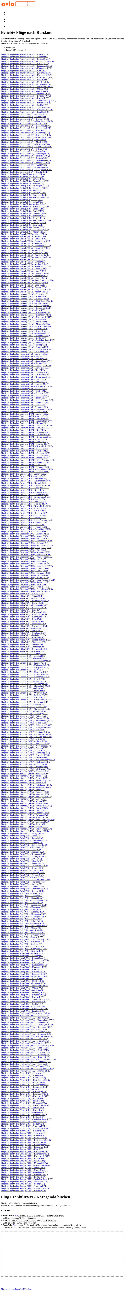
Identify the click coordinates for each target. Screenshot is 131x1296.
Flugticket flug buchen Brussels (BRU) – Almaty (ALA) (24, 234)
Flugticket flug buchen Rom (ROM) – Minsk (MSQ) (22, 981)
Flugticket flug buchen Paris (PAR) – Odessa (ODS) (22, 868)
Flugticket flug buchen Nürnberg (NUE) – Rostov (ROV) (24, 817)
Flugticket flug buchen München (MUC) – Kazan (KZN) (24, 723)
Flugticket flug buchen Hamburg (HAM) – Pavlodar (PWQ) (25, 335)
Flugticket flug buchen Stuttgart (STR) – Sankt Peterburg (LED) (27, 1179)
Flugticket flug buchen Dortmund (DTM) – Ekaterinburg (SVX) (27, 421)
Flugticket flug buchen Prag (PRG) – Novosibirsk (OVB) (24, 926)
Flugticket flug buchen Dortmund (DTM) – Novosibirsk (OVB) (27, 446)
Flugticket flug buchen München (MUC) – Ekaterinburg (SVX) (26, 720)
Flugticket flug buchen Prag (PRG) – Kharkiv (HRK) (22, 951)
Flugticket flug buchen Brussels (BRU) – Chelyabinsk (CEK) (26, 289)
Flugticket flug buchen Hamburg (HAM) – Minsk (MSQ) (24, 322)
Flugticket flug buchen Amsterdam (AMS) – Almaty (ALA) (25, 54)
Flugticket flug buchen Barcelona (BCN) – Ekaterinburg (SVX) (27, 121)
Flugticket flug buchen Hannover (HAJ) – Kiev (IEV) (23, 370)
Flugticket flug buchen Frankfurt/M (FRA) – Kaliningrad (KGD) (27, 1025)
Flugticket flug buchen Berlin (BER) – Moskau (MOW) (23, 204)
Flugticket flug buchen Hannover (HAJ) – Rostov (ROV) (24, 398)
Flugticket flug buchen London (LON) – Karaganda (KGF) (25, 667)
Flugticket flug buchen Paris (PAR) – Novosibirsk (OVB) (24, 866)
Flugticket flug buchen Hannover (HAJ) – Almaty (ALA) (24, 354)
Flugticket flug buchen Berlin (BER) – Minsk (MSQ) (22, 202)
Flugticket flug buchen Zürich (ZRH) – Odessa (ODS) (23, 1108)
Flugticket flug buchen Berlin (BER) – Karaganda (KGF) (24, 188)
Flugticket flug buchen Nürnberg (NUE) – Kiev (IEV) (23, 790)
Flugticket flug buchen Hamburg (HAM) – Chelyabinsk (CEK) (26, 349)
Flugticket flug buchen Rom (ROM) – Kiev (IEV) (21, 969)
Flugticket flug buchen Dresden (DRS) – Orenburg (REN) (24, 513)
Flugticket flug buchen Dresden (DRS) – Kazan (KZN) (23, 483)
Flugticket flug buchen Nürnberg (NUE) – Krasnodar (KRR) (25, 794)
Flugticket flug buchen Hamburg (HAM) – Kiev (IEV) (23, 310)
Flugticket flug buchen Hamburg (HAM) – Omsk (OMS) (24, 331)
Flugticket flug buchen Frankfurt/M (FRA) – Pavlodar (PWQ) (26, 1055)
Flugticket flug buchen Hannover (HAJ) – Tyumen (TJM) (24, 407)
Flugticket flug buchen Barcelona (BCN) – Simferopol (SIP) (25, 163)
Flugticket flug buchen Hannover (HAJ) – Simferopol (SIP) (25, 402)
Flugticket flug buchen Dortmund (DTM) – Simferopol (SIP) (25, 462)
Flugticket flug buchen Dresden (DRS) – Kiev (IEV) (22, 490)
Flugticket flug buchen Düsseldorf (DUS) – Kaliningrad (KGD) (27, 545)
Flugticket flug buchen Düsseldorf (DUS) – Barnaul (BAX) (25, 538)
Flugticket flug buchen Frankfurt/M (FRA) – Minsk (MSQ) (25, 1041)
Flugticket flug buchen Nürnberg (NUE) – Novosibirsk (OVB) (26, 806)
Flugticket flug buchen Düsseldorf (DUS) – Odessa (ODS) (24, 568)
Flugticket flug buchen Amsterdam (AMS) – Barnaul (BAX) (25, 59)
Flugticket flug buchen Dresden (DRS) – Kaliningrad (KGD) (25, 485)
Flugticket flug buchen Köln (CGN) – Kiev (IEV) (21, 610)
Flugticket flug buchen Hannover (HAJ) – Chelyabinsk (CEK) (26, 409)
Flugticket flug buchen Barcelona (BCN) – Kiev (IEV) (23, 130)
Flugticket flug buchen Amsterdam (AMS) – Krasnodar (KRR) (26, 75)
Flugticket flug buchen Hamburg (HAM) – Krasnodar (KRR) (26, 315)
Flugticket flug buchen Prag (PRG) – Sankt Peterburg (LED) (25, 939)
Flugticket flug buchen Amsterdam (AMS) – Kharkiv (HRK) (25, 112)
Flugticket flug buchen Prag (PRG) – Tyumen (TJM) (22, 946)
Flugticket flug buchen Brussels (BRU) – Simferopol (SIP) (24, 282)
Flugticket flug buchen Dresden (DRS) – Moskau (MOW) (24, 504)
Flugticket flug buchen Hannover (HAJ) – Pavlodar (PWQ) (25, 395)
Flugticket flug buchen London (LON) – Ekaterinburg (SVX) (26, 660)
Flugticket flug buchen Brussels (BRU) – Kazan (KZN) (23, 243)
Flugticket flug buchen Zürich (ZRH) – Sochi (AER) (22, 1124)
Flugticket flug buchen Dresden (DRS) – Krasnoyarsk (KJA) (25, 497)
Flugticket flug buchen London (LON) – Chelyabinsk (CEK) (25, 709)
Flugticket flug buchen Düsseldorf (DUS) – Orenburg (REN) (25, 573)
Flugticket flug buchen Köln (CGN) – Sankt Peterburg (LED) (26, 640)
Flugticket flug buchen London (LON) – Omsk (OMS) (23, 690)
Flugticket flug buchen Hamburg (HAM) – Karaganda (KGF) (26, 308)
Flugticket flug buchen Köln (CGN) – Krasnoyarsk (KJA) (24, 617)
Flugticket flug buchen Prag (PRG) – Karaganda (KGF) (23, 907)
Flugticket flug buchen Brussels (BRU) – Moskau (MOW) (24, 264)
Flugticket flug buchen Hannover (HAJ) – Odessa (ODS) (24, 388)
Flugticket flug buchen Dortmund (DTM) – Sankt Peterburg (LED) (28, 460)
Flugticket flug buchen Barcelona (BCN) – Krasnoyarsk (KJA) (26, 137)
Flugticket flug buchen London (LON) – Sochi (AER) (23, 704)
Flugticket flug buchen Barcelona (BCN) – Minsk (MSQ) (24, 142)
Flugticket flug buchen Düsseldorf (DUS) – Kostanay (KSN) (25, 552)
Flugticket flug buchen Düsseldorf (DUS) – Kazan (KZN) (24, 543)
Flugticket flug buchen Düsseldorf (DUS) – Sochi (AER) (24, 584)
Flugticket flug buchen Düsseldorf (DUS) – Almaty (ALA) (25, 534)
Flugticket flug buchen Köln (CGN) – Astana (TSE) (22, 596)
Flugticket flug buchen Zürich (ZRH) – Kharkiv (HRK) (23, 1131)
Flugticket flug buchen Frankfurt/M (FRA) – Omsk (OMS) (25, 1050)
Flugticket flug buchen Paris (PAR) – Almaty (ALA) (22, 833)
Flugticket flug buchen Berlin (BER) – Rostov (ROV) (23, 218)
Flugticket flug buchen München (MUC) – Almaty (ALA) (24, 713)
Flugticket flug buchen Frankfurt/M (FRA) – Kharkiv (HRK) (25, 1071)
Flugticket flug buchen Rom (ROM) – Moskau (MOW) (23, 983)
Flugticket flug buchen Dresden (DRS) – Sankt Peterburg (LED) (27, 520)
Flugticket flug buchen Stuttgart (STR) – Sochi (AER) (23, 1184)
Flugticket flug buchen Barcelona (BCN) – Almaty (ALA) (24, 114)
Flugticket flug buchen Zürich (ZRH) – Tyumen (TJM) (23, 1126)
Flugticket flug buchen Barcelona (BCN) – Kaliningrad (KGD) (26, 126)
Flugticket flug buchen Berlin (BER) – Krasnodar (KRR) (24, 195)
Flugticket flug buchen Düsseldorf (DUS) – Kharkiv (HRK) (25, 591)
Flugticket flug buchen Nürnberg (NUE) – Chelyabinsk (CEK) (26, 829)
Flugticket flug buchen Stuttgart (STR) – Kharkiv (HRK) (24, 1191)
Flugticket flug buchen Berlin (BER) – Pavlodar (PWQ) (23, 216)
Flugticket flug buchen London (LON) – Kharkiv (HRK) (24, 711)
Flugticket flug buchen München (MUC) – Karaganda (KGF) (26, 727)
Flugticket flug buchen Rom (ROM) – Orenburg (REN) (23, 992)
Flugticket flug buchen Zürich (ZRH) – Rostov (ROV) (23, 1117)
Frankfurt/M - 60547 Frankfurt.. (31, 1215)
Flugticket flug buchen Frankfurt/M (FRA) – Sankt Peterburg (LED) (28, 1059)
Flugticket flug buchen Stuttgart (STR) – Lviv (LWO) (22, 1158)
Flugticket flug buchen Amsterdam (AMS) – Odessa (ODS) (25, 89)
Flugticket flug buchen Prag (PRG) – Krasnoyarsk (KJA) (24, 916)
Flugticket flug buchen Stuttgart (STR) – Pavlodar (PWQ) (24, 1174)
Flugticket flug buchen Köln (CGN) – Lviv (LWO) (21, 619)
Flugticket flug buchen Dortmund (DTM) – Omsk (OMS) (24, 451)
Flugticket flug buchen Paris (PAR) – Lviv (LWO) (21, 859)
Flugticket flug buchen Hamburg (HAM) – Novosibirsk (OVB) (26, 326)
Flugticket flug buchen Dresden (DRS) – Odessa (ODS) (23, 508)
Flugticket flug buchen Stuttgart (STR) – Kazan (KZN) (23, 1142)
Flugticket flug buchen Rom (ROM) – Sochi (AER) (22, 1004)
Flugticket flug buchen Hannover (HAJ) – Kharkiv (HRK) (24, 412)
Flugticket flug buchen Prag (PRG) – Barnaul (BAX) (22, 898)
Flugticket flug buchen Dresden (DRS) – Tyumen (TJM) (24, 527)
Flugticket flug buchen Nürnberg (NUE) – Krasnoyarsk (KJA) (26, 796)
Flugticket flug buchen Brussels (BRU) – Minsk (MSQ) (23, 262)
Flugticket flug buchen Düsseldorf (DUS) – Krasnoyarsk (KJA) (26, 557)
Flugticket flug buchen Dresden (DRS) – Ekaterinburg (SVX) (26, 481)
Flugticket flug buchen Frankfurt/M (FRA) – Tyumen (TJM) (25, 1066)
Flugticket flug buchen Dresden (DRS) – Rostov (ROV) (23, 518)
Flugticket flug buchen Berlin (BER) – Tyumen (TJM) (23, 227)
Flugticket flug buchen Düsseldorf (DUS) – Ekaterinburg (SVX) (27, 541)
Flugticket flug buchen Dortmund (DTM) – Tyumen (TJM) (25, 467)
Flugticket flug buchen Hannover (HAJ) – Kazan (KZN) (24, 363)
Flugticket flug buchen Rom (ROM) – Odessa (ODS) (22, 988)
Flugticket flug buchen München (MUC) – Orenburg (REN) (25, 753)
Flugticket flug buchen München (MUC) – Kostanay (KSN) (25, 732)
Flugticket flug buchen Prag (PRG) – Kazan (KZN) (22, 902)
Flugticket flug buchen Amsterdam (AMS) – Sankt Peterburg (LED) (28, 100)
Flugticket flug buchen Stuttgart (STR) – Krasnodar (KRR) (25, 1154)
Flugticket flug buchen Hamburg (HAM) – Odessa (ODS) (24, 329)
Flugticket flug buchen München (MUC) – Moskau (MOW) (25, 743)
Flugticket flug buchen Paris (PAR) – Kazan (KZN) (22, 843)
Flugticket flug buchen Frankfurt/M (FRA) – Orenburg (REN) (26, 1052)
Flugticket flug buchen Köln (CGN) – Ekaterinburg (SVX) (25, 601)
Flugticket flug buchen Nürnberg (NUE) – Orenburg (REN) (25, 813)
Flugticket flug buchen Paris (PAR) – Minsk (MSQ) (22, 861)
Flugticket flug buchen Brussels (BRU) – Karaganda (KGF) (25, 248)
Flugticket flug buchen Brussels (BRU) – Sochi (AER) (23, 285)
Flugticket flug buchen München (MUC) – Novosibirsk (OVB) (26, 746)
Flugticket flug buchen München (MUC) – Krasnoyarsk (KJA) (26, 737)
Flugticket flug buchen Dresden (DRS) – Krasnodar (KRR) (25, 495)
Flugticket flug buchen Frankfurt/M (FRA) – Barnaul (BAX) (25, 1018)
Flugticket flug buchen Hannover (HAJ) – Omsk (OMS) (24, 391)
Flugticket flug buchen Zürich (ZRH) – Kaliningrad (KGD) (25, 1085)
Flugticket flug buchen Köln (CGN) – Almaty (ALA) (22, 594)
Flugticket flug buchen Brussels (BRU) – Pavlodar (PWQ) (24, 276)
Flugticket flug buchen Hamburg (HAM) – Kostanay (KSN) (25, 312)
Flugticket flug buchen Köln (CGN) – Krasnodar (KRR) (24, 614)
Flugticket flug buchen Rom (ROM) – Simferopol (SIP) (23, 1002)
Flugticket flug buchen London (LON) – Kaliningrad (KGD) (25, 665)
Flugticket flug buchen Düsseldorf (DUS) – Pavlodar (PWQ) (25, 575)
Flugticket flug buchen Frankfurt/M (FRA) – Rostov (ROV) (25, 1057)
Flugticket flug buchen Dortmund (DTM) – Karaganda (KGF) (26, 428)
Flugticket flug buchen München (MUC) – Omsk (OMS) (24, 750)
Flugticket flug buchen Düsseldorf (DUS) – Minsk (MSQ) (24, 561)
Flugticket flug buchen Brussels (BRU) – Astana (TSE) (23, 236)
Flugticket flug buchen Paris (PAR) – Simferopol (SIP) (23, 882)
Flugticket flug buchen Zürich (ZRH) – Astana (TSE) (22, 1075)
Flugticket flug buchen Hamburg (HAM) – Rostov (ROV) (24, 338)
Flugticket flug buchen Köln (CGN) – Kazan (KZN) (22, 603)
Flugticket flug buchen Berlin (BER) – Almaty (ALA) (23, 174)
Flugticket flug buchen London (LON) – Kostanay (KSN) (24, 672)
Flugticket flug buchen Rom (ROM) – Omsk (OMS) (22, 990)
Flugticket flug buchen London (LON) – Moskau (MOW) (24, 684)
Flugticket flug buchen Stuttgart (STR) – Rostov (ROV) (23, 1177)
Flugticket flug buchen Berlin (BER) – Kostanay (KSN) (23, 193)
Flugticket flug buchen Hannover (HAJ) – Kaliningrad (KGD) (26, 365)
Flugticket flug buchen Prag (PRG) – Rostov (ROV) (22, 937)
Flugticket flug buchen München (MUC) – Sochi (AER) (24, 764)
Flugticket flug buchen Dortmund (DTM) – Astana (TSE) (24, 416)
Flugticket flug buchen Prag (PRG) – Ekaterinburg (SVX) (24, 900)
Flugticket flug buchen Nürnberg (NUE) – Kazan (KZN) (24, 783)
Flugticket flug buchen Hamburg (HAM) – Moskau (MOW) (25, 324)
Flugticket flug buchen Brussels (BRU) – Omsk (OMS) (23, 271)
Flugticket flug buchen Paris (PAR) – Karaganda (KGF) (23, 847)
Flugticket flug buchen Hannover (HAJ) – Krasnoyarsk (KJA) (26, 377)
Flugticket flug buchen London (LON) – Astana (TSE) (23, 656)
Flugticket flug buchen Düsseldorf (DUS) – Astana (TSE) (24, 536)
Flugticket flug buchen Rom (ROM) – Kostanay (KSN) (23, 972)
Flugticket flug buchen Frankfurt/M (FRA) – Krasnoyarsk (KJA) (27, 1036)
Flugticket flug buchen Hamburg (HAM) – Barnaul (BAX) (25, 299)
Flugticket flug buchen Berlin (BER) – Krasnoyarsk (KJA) (24, 197)
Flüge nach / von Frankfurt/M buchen (16, 1289)
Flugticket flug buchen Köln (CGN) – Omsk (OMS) (22, 630)
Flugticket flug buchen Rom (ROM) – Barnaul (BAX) (23, 958)
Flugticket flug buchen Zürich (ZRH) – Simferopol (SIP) (24, 1121)
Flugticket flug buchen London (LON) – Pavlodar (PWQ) (24, 695)
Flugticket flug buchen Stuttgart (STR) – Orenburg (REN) (24, 1172)
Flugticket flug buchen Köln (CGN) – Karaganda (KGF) (24, 607)
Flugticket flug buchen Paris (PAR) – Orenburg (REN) (23, 873)
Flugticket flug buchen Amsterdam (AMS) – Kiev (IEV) (23, 70)
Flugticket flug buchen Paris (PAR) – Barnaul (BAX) (22, 838)
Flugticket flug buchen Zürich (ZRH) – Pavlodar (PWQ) (24, 1115)
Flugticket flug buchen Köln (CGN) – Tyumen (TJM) (22, 647)
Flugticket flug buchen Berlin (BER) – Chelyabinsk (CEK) (25, 229)
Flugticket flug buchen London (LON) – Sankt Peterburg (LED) (27, 700)
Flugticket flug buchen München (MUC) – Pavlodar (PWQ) (25, 755)
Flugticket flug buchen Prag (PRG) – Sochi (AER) (21, 944)
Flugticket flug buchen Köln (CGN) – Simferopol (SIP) (23, 642)
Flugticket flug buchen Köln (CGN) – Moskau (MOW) (23, 624)
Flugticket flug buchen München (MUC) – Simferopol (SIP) (25, 762)
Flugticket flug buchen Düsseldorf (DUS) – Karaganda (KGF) (26, 548)
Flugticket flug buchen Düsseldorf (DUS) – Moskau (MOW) (25, 564)
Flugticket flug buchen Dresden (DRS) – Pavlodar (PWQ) (24, 515)
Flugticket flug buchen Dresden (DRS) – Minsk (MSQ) (23, 501)
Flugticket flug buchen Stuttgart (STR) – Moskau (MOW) (24, 1163)
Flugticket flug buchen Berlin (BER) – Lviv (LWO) (22, 199)
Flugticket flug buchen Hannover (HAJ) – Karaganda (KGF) (25, 368)
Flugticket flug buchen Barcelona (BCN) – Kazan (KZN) (24, 123)
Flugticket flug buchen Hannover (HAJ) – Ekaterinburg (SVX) (26, 361)
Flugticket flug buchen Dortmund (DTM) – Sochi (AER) (24, 465)
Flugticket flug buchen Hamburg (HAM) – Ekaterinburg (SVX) (27, 301)
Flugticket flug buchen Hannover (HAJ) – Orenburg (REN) (25, 393)
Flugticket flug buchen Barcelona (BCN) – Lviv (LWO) (23, 140)
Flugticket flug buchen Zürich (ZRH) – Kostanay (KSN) (24, 1091)
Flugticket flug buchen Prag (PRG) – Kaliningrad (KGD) (24, 905)
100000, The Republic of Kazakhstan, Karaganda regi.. (39, 1225)
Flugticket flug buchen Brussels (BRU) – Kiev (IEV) (22, 250)
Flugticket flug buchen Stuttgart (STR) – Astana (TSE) (23, 1135)
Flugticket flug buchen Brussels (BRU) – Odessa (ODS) (24, 269)
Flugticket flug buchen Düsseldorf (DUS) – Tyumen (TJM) (25, 587)
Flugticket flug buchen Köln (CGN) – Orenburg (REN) (23, 633)
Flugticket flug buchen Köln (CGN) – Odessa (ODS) (22, 628)
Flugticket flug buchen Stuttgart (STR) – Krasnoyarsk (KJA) (25, 1156)
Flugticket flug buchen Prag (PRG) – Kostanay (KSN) (23, 912)
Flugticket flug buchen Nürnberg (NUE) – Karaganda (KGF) (26, 787)
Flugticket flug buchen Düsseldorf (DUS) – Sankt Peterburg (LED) (28, 580)
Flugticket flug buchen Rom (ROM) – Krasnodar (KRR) (24, 974)
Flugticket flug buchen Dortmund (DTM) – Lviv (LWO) (24, 439)
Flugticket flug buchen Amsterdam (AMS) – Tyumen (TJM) (25, 107)
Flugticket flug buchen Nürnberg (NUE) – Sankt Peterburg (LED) (27, 819)
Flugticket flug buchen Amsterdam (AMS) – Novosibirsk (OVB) (27, 87)
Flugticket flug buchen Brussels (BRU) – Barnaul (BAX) (24, 239)
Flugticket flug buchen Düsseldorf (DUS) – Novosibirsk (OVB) (27, 566)
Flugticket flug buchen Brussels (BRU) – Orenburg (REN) (24, 273)
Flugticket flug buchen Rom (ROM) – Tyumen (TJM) (23, 1006)
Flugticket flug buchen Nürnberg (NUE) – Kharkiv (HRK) (25, 831)
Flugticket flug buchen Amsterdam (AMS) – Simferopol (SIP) (26, 103)
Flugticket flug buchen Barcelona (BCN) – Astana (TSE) (24, 117)
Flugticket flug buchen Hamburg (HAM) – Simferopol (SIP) (25, 342)
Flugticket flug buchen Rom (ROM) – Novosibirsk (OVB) (24, 985)
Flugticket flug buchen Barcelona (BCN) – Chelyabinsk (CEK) (26, 170)
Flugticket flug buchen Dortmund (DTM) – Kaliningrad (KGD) (26, 425)
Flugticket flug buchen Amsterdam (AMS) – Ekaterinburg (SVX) (27, 61)
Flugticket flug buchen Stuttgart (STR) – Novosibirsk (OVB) (25, 1165)
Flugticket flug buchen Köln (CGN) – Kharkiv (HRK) (23, 651)
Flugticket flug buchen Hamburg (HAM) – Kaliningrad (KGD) (26, 306)
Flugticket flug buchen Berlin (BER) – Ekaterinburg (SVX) (25, 181)
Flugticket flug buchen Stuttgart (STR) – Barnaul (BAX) (24, 1138)
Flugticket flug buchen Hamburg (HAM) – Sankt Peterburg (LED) (28, 340)
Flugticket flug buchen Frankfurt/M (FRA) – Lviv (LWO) (24, 1038)
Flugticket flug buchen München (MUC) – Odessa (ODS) (24, 748)
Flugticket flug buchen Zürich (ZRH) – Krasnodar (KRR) (24, 1094)
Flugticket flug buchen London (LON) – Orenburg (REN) (24, 693)
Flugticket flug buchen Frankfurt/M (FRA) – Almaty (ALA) (25, 1013)
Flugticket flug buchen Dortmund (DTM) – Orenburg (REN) (25, 453)
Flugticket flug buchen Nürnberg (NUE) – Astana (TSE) (24, 776)
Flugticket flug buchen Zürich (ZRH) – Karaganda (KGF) (24, 1087)
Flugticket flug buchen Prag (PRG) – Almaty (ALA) (22, 893)
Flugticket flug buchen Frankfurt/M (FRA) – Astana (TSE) (24, 1015)
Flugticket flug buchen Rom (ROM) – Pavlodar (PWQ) (23, 995)
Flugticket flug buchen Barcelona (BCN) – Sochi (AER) (24, 165)
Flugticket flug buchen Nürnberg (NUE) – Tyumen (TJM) (24, 826)
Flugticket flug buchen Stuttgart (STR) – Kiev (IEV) (22, 1149)
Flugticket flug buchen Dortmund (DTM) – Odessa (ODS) (24, 448)
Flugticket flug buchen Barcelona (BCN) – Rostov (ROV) (24, 158)
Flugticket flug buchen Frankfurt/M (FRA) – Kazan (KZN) (25, 1022)
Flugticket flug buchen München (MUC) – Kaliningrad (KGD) (26, 725)
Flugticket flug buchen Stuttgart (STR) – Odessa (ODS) (23, 1168)
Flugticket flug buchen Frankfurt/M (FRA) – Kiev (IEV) (24, 1029)
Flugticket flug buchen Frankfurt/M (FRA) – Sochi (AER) (24, 1064)
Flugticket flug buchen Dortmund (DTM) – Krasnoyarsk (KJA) (26, 437)
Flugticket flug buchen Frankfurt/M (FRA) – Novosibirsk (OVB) (27, 1045)
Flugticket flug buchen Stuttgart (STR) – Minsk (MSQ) (23, 1161)
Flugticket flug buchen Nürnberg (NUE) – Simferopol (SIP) (25, 822)
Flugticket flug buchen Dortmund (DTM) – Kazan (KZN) (24, 423)
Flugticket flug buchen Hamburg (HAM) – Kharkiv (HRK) (25, 352)
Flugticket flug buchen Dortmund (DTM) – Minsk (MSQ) (24, 441)
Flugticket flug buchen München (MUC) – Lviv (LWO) (23, 739)
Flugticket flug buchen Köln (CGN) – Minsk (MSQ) (22, 621)
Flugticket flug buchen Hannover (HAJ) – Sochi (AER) (23, 405)
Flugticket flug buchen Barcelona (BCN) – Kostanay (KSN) (25, 133)
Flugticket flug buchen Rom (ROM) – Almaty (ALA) (22, 953)
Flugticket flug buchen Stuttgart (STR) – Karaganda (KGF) (25, 1147)
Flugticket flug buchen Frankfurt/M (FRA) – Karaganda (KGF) (26, 1027)
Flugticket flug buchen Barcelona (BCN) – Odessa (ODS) (24, 149)
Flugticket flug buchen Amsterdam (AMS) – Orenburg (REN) (26, 93)
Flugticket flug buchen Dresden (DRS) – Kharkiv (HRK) (24, 531)
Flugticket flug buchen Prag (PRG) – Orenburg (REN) (23, 932)
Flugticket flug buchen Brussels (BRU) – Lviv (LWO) (23, 259)
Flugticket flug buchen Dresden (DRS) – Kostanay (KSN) (24, 492)
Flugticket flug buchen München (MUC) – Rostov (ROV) (24, 757)
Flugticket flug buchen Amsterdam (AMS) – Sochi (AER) (24, 105)
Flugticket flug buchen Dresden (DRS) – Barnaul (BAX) (24, 478)
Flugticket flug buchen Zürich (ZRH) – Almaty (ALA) (23, 1073)
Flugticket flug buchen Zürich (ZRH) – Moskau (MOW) (24, 1103)
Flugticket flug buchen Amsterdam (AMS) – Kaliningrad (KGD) (27, 66)
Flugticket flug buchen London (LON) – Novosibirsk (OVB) (25, 686)
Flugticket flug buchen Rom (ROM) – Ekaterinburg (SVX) (25, 960)
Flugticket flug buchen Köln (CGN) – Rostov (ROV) (22, 637)
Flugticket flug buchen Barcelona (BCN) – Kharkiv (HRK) (25, 172)
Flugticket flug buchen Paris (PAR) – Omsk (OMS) (22, 870)
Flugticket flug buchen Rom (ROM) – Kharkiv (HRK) (23, 1011)
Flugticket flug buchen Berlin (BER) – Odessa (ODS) (23, 209)
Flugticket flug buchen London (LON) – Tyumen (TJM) (24, 707)
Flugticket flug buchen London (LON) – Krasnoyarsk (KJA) (25, 677)
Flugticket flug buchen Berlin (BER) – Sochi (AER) (22, 225)
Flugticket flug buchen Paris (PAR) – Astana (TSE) (21, 836)
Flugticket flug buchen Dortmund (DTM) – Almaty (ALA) (24, 414)
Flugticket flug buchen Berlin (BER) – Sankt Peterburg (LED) (26, 220)
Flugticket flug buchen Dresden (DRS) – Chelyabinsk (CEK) (26, 529)
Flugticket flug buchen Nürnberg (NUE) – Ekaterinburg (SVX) (26, 780)
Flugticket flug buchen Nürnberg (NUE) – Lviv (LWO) (23, 799)
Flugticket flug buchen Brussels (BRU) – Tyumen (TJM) (24, 287)
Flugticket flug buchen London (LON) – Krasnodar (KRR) (25, 674)
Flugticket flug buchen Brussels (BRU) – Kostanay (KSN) (24, 252)
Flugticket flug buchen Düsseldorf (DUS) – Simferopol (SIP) (25, 582)
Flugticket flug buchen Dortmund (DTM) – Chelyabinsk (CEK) (27, 469)
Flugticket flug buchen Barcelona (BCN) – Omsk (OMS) (24, 151)
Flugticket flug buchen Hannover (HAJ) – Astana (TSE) (23, 356)
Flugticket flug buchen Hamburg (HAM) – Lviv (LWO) (23, 319)
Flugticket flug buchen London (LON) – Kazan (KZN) (23, 663)
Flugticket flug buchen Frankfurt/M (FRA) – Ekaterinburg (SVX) (27, 1020)
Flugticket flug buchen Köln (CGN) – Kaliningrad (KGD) (24, 605)
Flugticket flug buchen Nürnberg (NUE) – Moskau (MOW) (25, 803)
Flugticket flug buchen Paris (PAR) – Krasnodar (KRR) (23, 854)
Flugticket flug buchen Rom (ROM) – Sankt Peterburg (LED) (26, 999)
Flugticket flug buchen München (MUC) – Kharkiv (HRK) (25, 771)
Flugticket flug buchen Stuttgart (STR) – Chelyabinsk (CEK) (25, 1188)
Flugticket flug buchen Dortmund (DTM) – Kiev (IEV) (23, 430)
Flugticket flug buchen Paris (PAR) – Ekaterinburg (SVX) (24, 840)
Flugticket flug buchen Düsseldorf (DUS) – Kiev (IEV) (23, 550)
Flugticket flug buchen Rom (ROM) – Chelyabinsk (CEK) (24, 1009)
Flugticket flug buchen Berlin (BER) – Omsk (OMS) (22, 211)
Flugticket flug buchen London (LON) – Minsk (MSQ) (23, 681)
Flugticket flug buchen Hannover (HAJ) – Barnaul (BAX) (24, 359)
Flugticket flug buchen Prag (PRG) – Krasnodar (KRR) (23, 914)
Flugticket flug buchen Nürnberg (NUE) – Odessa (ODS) (24, 808)
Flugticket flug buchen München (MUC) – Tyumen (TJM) (24, 766)
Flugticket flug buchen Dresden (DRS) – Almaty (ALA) (23, 474)
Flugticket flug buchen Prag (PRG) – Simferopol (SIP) (23, 942)
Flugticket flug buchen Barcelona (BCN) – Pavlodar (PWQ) (25, 156)
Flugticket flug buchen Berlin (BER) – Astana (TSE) (22, 176)
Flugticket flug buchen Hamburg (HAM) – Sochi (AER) (24, 345)
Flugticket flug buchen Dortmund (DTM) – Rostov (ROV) (24, 458)
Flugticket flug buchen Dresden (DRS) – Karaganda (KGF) (25, 488)
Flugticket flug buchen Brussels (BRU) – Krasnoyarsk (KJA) (26, 257)
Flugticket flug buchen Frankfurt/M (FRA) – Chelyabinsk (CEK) (27, 1068)
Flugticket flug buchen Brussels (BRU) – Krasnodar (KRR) (25, 255)
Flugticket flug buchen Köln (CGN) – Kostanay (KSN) (23, 612)
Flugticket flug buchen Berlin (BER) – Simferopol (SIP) (23, 223)
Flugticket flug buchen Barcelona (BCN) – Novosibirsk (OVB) (26, 146)
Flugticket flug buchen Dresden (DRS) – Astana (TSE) (23, 476)
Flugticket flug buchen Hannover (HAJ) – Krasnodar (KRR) (25, 375)
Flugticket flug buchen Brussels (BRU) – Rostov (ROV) (24, 278)
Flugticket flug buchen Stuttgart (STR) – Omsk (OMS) (23, 1170)
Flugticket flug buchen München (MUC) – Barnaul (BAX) (25, 718)
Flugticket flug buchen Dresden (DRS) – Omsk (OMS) (23, 511)
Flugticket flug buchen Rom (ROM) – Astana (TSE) (22, 955)
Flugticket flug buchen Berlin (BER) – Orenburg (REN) (23, 213)
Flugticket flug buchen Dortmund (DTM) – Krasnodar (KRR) (26, 435)
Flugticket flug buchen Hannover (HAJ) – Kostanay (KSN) (25, 372)
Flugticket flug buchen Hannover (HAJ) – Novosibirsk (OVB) (26, 386)
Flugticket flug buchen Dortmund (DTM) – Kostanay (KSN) (25, 432)
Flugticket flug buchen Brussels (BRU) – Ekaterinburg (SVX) (26, 241)
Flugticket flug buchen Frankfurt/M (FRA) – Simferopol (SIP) (26, 1062)
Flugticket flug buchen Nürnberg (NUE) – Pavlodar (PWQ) (25, 815)
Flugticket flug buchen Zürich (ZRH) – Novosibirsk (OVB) (25, 1105)
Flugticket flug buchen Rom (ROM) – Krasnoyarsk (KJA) (24, 976)
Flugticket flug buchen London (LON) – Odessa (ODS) (23, 688)
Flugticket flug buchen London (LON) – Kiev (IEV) (22, 670)
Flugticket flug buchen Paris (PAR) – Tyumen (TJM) (22, 886)
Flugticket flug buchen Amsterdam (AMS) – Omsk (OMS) (24, 91)
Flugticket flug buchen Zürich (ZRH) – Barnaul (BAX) (23, 1078)
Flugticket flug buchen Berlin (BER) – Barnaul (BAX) (23, 179)
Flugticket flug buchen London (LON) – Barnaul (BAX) (24, 658)
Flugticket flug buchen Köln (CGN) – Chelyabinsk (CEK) (24, 649)
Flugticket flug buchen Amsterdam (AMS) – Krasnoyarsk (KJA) (27, 77)
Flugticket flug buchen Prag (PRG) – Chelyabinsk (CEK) (24, 949)
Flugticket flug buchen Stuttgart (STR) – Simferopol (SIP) (24, 1181)
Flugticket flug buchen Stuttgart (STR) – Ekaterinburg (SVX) (26, 1140)
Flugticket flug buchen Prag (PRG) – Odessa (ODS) (22, 928)
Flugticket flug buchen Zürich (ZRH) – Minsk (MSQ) (23, 1101)
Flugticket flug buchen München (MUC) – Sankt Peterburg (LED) (28, 760)
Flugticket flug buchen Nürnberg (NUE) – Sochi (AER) (23, 824)
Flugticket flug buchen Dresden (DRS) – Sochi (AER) (23, 524)
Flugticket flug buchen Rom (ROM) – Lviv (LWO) (21, 979)
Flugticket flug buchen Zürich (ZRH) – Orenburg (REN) (24, 1112)
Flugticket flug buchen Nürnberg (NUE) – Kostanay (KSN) (25, 792)
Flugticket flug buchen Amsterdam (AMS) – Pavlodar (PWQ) (26, 96)
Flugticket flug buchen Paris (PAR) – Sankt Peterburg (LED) (25, 879)
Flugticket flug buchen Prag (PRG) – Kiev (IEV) (21, 909)
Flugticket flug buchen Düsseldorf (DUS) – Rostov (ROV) (25, 577)
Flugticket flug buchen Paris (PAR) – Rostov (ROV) (22, 877)
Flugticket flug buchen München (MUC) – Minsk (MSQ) (24, 741)
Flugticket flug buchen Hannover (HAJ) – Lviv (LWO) (23, 379)
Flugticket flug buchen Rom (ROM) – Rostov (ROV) (22, 997)
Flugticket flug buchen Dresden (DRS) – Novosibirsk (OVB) (26, 506)
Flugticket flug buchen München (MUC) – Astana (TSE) (24, 716)
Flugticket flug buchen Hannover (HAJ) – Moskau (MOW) (25, 384)
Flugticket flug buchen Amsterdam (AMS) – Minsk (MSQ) (25, 82)
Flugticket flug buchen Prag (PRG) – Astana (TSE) (21, 896)
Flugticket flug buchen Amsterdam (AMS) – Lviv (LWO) (24, 80)
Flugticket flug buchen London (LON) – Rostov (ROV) (23, 697)
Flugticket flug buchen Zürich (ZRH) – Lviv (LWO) (22, 1098)
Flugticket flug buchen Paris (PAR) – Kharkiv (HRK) (22, 891)
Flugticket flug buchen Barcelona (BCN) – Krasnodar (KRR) (26, 135)
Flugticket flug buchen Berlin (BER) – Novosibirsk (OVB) (25, 206)
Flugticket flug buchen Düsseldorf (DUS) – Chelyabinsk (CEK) (27, 589)
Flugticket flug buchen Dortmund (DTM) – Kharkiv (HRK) (25, 471)
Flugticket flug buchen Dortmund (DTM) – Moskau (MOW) (25, 444)
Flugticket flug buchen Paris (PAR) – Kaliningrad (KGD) (24, 845)
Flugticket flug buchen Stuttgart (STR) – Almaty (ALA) (23, 1133)
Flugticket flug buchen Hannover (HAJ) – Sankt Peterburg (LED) (27, 400)
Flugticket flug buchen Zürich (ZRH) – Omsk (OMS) (22, 1110)
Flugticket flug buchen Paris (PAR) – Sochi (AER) (21, 884)
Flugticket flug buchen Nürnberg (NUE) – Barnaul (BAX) (24, 778)
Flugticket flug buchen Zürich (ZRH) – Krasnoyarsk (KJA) (25, 1096)
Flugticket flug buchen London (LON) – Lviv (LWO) (23, 679)
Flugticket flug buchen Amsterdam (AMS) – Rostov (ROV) (25, 98)
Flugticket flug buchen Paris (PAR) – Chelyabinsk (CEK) (24, 889)
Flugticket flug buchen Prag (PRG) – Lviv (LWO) (21, 919)
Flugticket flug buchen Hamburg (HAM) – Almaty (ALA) (24, 294)
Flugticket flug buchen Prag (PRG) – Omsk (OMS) (21, 930)
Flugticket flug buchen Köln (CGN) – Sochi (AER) (22, 644)
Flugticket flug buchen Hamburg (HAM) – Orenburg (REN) (25, 333)
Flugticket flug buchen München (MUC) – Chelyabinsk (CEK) (26, 769)
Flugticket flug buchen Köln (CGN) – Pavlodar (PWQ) (23, 635)
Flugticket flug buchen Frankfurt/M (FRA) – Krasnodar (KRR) (26, 1034)
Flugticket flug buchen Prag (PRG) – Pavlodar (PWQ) (23, 935)
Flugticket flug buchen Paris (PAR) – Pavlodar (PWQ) (23, 875)
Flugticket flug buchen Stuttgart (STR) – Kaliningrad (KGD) (25, 1144)
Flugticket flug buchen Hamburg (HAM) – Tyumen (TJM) (24, 347)
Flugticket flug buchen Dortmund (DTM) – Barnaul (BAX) (25, 418)
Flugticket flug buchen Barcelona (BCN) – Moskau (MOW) (25, 144)
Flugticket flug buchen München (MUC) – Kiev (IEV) (23, 730)
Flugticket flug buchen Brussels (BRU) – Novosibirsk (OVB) (26, 266)
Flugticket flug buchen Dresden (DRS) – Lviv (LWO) (23, 499)
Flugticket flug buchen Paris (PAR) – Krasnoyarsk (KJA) (24, 856)
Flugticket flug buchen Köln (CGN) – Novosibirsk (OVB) (24, 626)
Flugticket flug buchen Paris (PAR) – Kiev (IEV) (21, 849)
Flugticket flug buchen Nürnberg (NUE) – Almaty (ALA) (24, 773)
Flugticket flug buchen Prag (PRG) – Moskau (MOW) (23, 923)
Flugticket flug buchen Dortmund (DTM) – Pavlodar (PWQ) (25, 455)
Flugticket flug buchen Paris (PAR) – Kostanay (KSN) (23, 852)
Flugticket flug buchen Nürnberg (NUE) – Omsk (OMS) (24, 810)
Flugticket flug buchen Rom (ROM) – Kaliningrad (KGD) (24, 965)
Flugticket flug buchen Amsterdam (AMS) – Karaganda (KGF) (26, 68)
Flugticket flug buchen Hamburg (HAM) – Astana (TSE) (24, 296)
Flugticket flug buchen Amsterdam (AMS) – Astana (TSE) (24, 57)
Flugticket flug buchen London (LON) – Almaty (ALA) (23, 654)
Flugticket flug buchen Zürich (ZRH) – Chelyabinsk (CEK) (25, 1128)
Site (16, 1215)
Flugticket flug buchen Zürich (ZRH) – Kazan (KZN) (23, 1082)
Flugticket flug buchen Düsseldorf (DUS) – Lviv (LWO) (24, 559)
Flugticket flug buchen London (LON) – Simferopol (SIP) (24, 702)
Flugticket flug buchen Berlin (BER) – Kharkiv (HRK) (23, 232)
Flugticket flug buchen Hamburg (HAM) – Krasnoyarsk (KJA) (26, 317)
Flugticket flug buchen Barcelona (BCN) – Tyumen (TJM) (24, 167)
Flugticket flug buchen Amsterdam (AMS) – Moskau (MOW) (26, 84)
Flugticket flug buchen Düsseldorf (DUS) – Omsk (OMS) (24, 571)
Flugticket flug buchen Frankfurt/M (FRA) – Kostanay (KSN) (26, 1032)
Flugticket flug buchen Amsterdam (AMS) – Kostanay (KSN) (26, 73)
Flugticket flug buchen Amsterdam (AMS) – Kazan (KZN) (25, 63)
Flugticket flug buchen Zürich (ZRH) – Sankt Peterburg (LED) (26, 1119)
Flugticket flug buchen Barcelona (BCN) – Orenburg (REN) (25, 153)
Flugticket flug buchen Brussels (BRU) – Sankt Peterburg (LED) (27, 280)
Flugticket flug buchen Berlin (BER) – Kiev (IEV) (21, 190)
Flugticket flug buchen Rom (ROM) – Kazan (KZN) (22, 962)
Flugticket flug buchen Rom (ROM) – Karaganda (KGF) (24, 967)
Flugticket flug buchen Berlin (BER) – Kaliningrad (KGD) (25, 186)
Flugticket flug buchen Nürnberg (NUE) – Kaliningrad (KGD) (26, 785)
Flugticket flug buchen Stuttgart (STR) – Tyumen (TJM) (23, 1186)
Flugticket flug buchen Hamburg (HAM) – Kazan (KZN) (24, 303)
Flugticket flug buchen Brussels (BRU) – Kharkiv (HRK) (24, 292)
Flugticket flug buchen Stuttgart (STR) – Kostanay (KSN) (24, 1151)
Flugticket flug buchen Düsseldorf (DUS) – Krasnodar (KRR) (26, 554)
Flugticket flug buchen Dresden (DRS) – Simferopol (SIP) (24, 522)
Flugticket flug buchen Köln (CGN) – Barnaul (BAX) (23, 598)
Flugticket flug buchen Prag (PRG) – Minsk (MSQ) (22, 921)
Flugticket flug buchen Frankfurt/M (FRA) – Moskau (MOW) (26, 1043)
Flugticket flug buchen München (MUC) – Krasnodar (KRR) (26, 734)
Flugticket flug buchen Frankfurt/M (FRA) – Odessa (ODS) (25, 1048)
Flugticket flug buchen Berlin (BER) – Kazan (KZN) (22, 183)
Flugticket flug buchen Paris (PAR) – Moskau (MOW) (23, 863)
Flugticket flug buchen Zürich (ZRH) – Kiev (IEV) (21, 1089)
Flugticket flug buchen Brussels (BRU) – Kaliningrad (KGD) (26, 246)
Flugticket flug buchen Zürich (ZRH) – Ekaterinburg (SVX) (25, 1080)
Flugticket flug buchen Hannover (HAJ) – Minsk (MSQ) (24, 382)
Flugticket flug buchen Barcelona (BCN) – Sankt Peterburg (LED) (28, 160)
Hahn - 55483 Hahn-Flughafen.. (24, 1220)
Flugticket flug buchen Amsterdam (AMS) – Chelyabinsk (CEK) (27, 110)
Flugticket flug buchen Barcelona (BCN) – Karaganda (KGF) (26, 128)
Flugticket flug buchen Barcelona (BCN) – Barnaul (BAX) (25, 119)
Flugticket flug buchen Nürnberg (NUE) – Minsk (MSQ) (24, 801)
